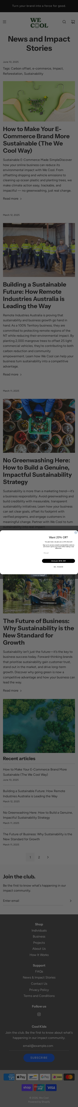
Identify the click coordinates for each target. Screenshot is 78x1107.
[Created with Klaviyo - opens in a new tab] (39, 575)
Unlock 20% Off (58, 561)
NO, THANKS (58, 567)
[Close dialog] (76, 532)
